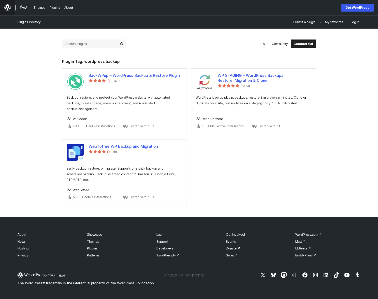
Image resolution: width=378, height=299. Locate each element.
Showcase (94, 234)
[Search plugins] (121, 44)
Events (231, 241)
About (22, 234)
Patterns (93, 255)
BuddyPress (306, 255)
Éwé (62, 275)
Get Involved (235, 234)
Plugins (92, 248)
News (22, 241)
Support (162, 241)
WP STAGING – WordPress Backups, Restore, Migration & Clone (251, 78)
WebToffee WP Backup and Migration (123, 146)
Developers (164, 248)
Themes (93, 241)
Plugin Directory (29, 22)
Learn (160, 234)
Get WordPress (357, 7)
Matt (300, 241)
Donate (233, 248)
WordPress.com (308, 234)
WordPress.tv (168, 255)
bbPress (303, 248)
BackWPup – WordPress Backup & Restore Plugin (134, 75)
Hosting (23, 248)
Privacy (23, 255)
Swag (232, 255)
